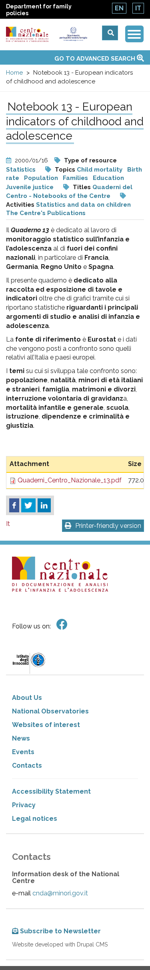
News (21, 738)
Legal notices (34, 818)
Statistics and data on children (83, 204)
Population (41, 178)
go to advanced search (95, 58)
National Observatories (50, 711)
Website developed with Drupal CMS (60, 944)
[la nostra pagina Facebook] (62, 624)
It (138, 8)
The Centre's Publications (46, 213)
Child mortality (99, 169)
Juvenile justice (30, 187)
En (119, 8)
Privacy (24, 805)
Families (75, 178)
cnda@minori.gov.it (60, 893)
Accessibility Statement (51, 791)
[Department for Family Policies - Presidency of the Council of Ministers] (73, 34)
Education (108, 178)
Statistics (21, 169)
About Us (27, 697)
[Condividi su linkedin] (44, 505)
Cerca (110, 33)
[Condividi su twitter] (28, 505)
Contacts (27, 765)
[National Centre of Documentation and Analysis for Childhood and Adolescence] (27, 34)
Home (14, 72)
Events (23, 752)
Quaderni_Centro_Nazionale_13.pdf (70, 480)
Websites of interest (46, 725)
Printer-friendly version (108, 525)
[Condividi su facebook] (14, 505)
